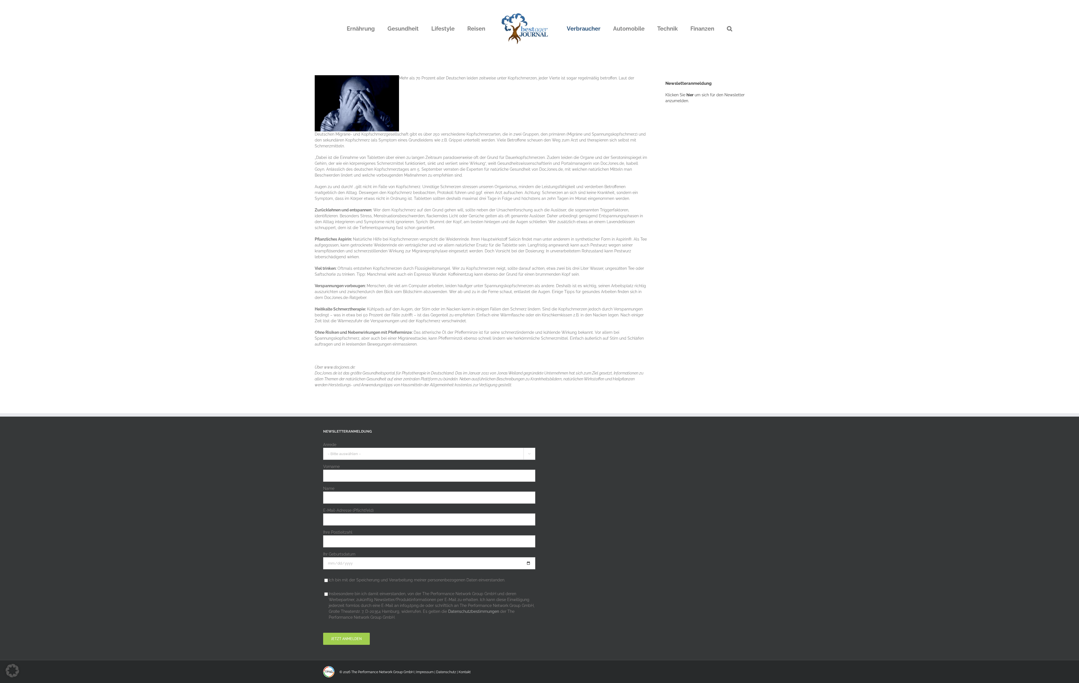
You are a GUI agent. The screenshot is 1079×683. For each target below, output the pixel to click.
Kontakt (465, 672)
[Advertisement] (707, 201)
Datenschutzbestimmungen (473, 611)
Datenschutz (446, 672)
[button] (701, 28)
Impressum (425, 672)
